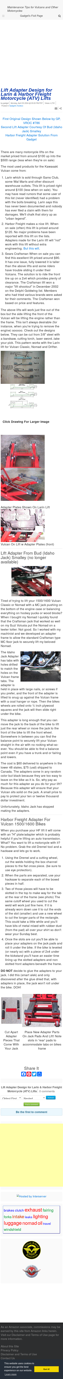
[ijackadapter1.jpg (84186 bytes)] (31, 581)
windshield (12, 1229)
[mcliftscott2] (23, 484)
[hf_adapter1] (11, 1010)
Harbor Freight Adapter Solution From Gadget (31, 137)
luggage (13, 1222)
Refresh (51, 1097)
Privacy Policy (9, 1350)
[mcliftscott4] (23, 525)
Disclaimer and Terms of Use (30, 1335)
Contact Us (8, 1358)
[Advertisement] (31, 52)
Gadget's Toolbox (16, 105)
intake (18, 1216)
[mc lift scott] (23, 451)
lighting (40, 1216)
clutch (19, 1210)
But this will (31, 248)
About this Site (10, 1346)
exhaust (33, 1209)
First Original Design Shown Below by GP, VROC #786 (32, 120)
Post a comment (31, 1104)
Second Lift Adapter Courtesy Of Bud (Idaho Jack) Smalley (31, 129)
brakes (9, 1210)
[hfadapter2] (42, 1010)
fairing (48, 1210)
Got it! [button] (46, 1369)
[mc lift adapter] (23, 367)
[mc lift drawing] (23, 400)
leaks (28, 1217)
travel (47, 1223)
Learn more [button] (11, 1374)
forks (8, 1216)
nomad (29, 1222)
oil (40, 1222)
